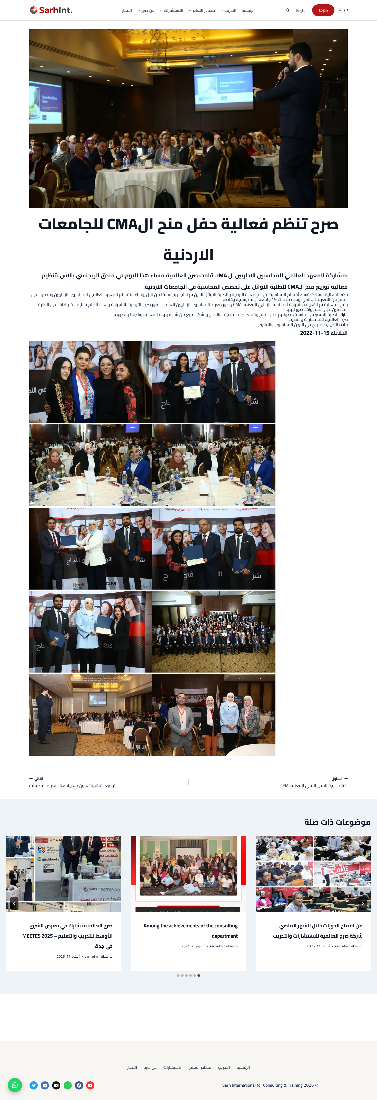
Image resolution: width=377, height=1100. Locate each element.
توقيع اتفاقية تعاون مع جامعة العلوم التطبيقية (72, 782)
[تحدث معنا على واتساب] (15, 1085)
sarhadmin (342, 946)
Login (323, 10)
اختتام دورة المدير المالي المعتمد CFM (314, 782)
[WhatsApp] (67, 1085)
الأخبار (127, 10)
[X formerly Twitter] (33, 1085)
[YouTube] (90, 1085)
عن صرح (150, 1067)
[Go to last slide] (363, 903)
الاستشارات (173, 1067)
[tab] (198, 975)
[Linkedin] (45, 1085)
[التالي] (14, 903)
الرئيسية (248, 10)
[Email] (56, 1085)
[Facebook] (79, 1085)
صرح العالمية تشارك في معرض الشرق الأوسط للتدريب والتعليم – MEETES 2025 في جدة (67, 936)
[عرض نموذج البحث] (288, 10)
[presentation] (313, 874)
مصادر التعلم (200, 1067)
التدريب (224, 1067)
